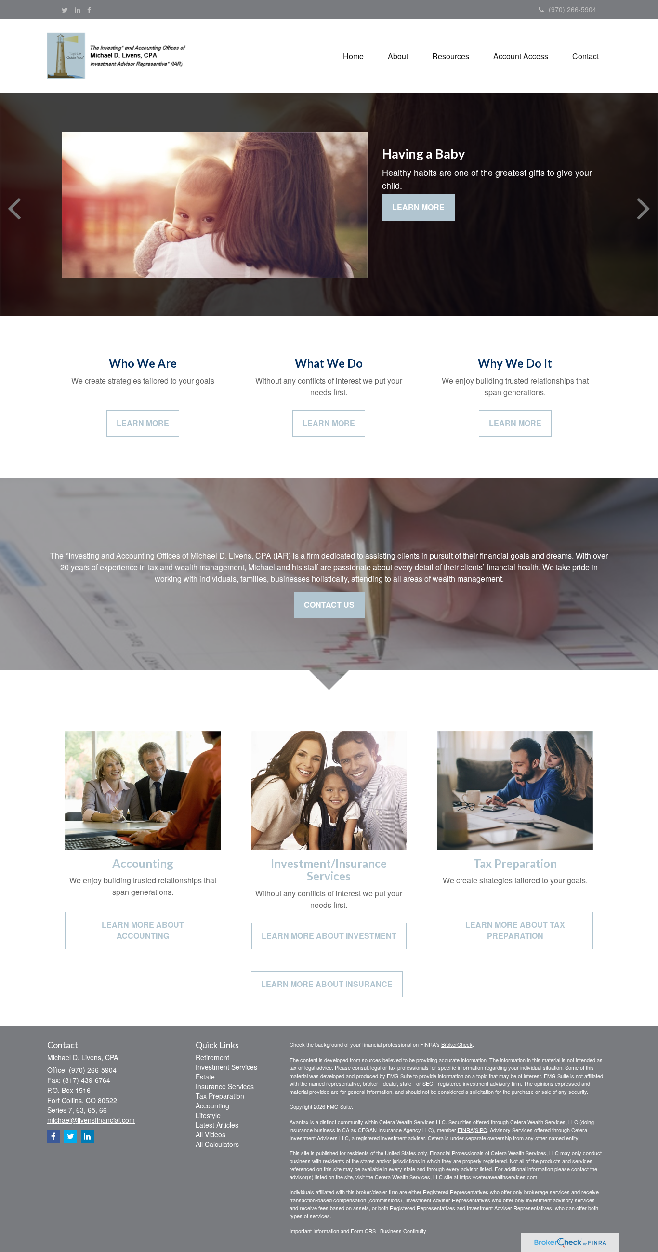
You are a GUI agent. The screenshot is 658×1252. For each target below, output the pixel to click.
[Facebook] (89, 9)
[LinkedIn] (77, 9)
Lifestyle (208, 1115)
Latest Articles (217, 1125)
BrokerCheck (457, 1044)
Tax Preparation (220, 1096)
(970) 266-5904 (572, 9)
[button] (398, 56)
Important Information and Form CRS (333, 1231)
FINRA (466, 1129)
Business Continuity (403, 1231)
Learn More (418, 207)
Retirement (212, 1057)
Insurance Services (225, 1086)
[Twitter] (65, 9)
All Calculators (217, 1144)
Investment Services (226, 1067)
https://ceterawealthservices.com (498, 1177)
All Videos (210, 1134)
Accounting (212, 1105)
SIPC (481, 1129)
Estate (205, 1076)
